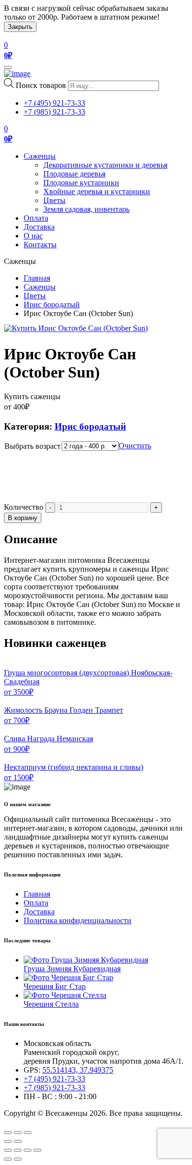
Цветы (54, 200)
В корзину (22, 518)
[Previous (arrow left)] (8, 1141)
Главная (37, 278)
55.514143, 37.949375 (77, 1070)
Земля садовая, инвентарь (86, 209)
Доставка (39, 227)
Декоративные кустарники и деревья (105, 165)
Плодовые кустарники (81, 182)
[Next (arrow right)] (18, 1141)
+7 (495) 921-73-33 (54, 103)
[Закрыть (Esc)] (8, 1150)
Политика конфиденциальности (77, 920)
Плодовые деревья (74, 174)
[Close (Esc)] (8, 1132)
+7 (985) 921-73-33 (54, 112)
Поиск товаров (41, 85)
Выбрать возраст (32, 446)
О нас (33, 236)
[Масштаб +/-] (37, 1150)
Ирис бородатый (52, 304)
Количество (23, 507)
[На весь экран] (28, 1150)
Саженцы (40, 156)
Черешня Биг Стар (55, 986)
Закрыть (20, 26)
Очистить (135, 445)
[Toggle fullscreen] (18, 1132)
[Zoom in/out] (28, 1132)
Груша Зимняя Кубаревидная (72, 968)
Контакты (40, 244)
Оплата (36, 218)
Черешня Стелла (51, 1004)
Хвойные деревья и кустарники (96, 191)
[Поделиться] (18, 1150)
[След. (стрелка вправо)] (18, 1159)
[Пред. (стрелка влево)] (8, 1159)
